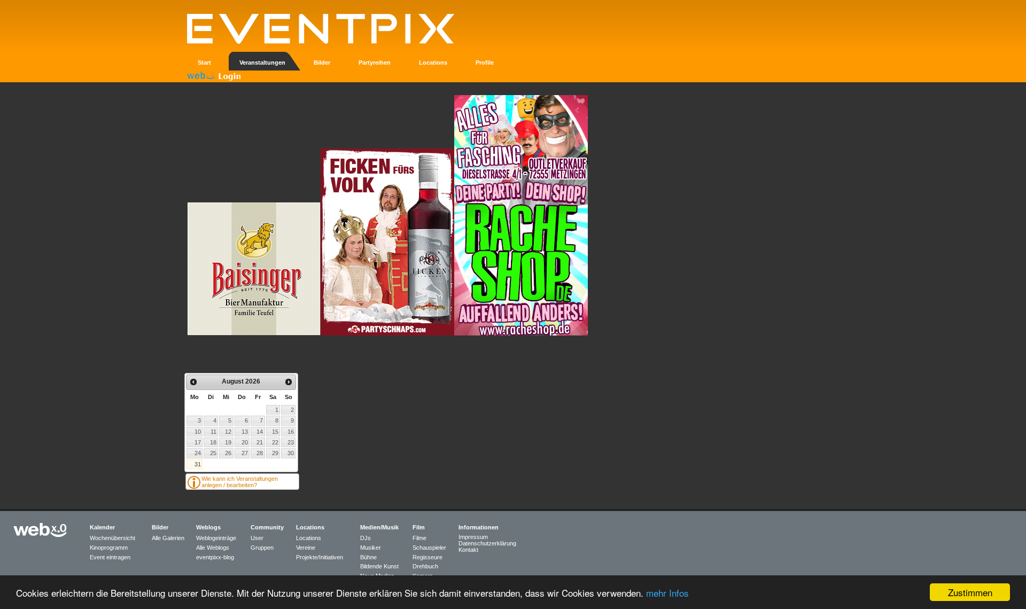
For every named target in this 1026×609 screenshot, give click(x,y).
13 (245, 431)
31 (198, 464)
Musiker (370, 547)
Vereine (305, 547)
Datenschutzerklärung (487, 543)
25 (213, 453)
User (257, 538)
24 (198, 453)
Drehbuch (425, 566)
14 (259, 431)
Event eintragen (110, 557)
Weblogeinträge (216, 538)
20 (245, 442)
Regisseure (427, 557)
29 (275, 453)
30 (290, 453)
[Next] (288, 382)
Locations (308, 538)
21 (259, 442)
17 (198, 442)
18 (213, 442)
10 (198, 431)
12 (228, 431)
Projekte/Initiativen (319, 557)
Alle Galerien (168, 538)
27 (245, 453)
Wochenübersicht (112, 538)
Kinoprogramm (109, 547)
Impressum (473, 537)
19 (228, 442)
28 (259, 453)
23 (290, 442)
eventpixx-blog (215, 557)
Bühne (368, 557)
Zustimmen (970, 592)
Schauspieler (429, 547)
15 (275, 431)
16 (290, 431)
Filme (419, 538)
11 (213, 431)
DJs (365, 538)
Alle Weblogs (212, 547)
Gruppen (262, 547)
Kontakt (468, 549)
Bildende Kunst (379, 566)
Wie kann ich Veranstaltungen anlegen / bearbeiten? (239, 481)
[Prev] (193, 382)
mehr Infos (667, 592)
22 (275, 442)
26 (228, 453)
